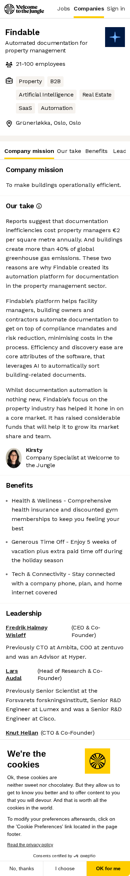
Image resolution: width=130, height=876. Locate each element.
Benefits (96, 151)
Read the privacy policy (30, 844)
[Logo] (24, 9)
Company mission (29, 151)
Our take (69, 151)
